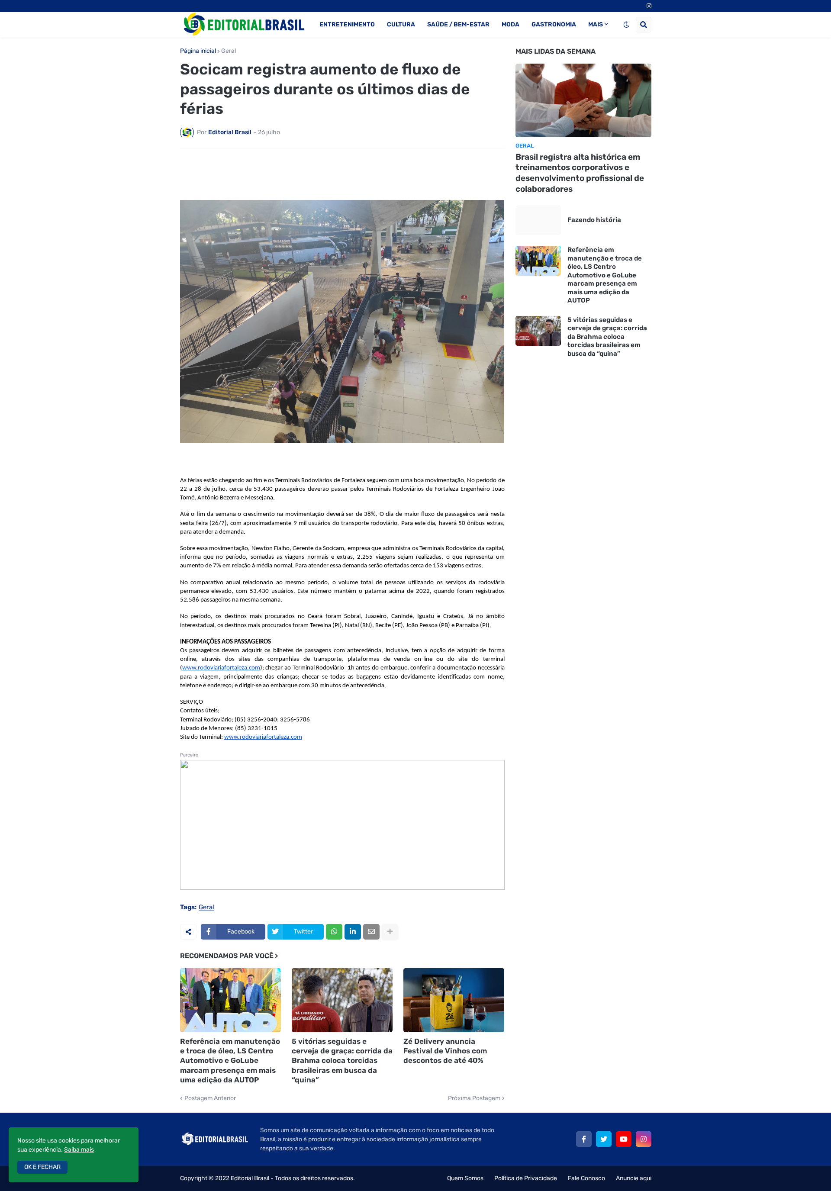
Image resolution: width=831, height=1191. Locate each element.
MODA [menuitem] (510, 24)
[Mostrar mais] (390, 932)
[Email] (371, 932)
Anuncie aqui (633, 1178)
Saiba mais (79, 1149)
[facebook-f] (584, 1139)
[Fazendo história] (538, 220)
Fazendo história (594, 220)
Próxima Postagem (474, 1098)
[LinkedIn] (353, 932)
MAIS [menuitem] (595, 24)
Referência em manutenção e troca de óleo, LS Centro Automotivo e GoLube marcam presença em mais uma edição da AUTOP (230, 1060)
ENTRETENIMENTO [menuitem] (347, 24)
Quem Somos (465, 1178)
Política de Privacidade (525, 1178)
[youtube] (623, 1139)
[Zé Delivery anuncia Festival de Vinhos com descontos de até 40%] (453, 1000)
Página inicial (198, 51)
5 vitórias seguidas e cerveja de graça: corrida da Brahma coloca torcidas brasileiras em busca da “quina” (342, 1060)
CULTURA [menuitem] (401, 24)
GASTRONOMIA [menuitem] (553, 24)
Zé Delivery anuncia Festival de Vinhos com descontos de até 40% (445, 1051)
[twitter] (604, 1139)
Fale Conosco (586, 1178)
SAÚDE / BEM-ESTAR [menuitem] (458, 24)
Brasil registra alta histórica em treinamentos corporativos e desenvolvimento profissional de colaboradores (579, 173)
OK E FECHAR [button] (42, 1167)
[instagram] (649, 6)
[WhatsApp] (334, 932)
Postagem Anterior (210, 1098)
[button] (626, 24)
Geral (228, 51)
